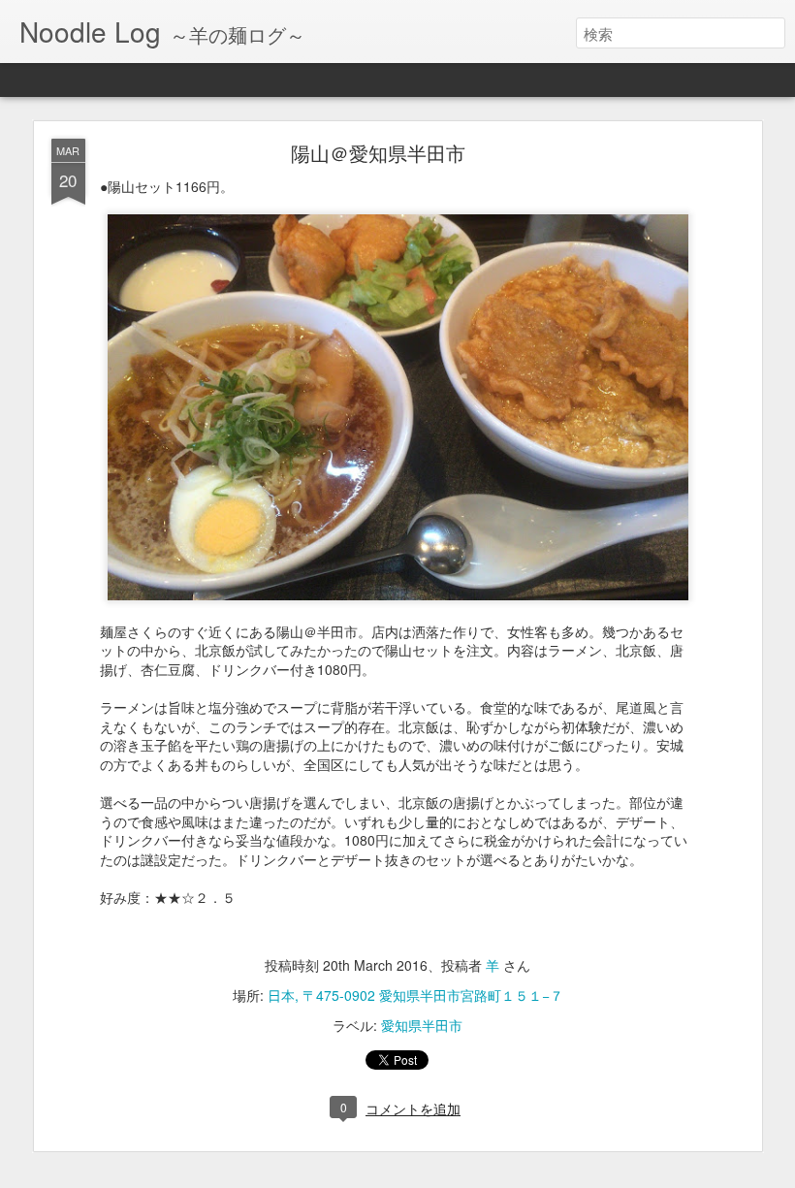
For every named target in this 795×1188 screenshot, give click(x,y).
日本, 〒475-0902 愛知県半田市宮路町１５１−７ (415, 995)
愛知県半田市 (421, 1025)
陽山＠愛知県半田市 (378, 153)
